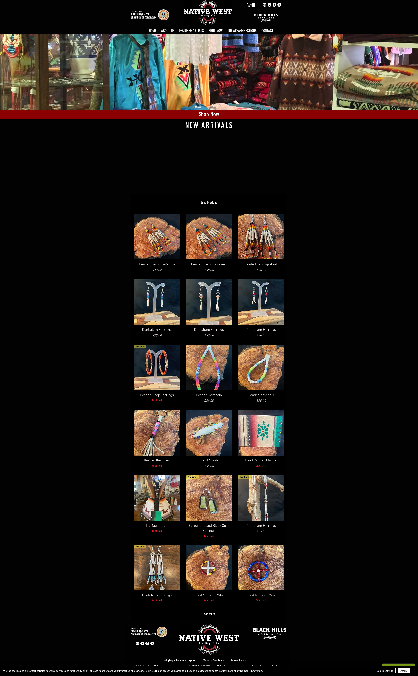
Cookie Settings (385, 670)
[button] (251, 5)
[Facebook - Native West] (274, 5)
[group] (209, 135)
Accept (403, 670)
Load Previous (209, 202)
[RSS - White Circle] (279, 5)
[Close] (414, 670)
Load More (209, 614)
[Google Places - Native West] (269, 5)
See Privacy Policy (253, 670)
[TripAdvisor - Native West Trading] (264, 5)
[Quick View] (157, 236)
